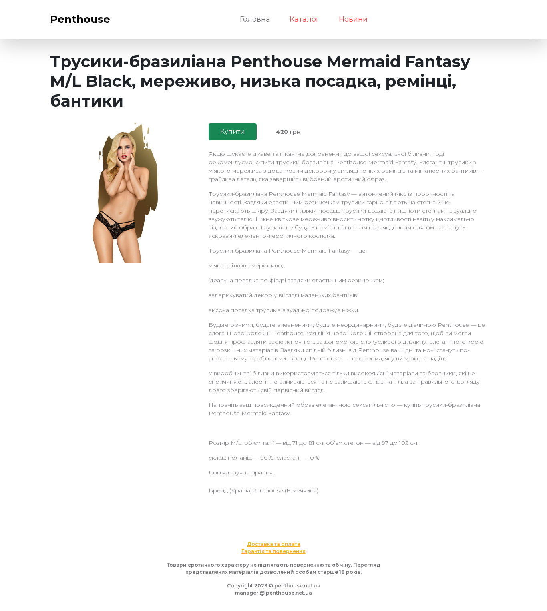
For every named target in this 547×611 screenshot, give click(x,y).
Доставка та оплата (273, 544)
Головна (255, 19)
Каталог (305, 19)
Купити (232, 131)
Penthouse (80, 19)
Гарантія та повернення (273, 551)
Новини (353, 19)
